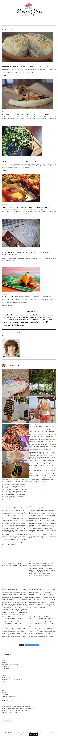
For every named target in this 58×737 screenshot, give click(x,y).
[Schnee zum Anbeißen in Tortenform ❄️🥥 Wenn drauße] (15, 629)
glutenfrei (40, 315)
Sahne (23, 319)
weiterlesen (38, 72)
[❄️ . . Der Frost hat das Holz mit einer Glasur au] (42, 547)
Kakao (5, 317)
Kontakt (28, 22)
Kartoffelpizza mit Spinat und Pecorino (19, 162)
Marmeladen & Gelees (7, 677)
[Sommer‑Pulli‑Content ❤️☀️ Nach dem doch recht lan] (42, 464)
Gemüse (35, 315)
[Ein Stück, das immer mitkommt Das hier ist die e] (15, 382)
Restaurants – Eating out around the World (9, 263)
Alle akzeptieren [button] (33, 734)
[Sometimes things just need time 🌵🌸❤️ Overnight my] (15, 464)
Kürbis (24, 317)
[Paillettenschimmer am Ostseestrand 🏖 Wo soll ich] (42, 437)
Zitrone (34, 322)
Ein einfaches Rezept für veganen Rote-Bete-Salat (14, 712)
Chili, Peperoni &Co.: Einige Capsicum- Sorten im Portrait (26, 297)
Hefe (48, 315)
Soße (43, 319)
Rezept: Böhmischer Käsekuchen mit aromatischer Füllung (16, 704)
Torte (5, 322)
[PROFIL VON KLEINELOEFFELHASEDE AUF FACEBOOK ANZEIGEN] (2, 335)
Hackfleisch (45, 315)
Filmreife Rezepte (6, 666)
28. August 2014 (4, 159)
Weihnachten (5, 694)
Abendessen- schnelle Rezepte (9, 658)
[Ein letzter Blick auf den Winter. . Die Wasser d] (15, 547)
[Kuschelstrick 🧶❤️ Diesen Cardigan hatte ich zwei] (15, 602)
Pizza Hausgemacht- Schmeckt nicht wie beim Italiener (25, 207)
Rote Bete (13, 319)
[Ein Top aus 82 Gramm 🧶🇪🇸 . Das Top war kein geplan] (42, 382)
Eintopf (22, 315)
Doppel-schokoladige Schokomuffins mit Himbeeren (14, 710)
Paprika (48, 317)
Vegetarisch (18, 322)
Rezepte (14, 22)
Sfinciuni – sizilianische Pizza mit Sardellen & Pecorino (26, 114)
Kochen (4, 675)
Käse (21, 317)
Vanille (9, 322)
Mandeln (28, 317)
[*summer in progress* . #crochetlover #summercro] (42, 492)
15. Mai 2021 (4, 64)
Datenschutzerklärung (37, 22)
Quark (9, 319)
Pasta (51, 317)
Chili (19, 315)
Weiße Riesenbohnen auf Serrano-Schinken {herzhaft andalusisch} (18, 708)
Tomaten (50, 319)
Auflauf (13, 315)
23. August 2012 (4, 294)
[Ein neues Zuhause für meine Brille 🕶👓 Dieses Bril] (15, 437)
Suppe (46, 319)
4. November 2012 (5, 250)
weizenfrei (25, 322)
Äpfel (22, 325)
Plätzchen (6, 319)
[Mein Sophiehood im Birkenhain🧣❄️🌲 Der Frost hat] (42, 629)
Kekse (8, 317)
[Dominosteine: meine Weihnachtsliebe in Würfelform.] (42, 602)
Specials (21, 22)
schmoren (30, 319)
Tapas (3, 683)
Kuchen (17, 317)
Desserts (4, 662)
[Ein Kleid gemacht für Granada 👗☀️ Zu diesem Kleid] (15, 409)
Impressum (48, 22)
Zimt (30, 322)
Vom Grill (4, 692)
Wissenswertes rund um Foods (7, 305)
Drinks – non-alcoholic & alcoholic (10, 664)
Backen (3, 660)
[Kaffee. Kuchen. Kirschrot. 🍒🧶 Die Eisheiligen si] (15, 519)
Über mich (7, 22)
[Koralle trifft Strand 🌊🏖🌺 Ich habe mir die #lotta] (42, 409)
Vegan (12, 322)
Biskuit (17, 315)
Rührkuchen (18, 319)
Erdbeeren (26, 315)
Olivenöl (43, 317)
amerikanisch (8, 315)
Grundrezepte (5, 668)
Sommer (40, 319)
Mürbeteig (37, 317)
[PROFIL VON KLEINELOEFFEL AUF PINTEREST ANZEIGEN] (5, 335)
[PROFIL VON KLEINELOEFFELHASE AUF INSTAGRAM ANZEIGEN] (3, 335)
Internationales (4, 75)
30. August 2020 (4, 111)
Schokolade (35, 319)
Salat (26, 319)
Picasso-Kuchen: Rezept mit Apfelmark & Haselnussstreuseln (16, 706)
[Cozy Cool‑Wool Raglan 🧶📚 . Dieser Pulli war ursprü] (42, 519)
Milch (32, 317)
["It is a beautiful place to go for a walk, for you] (42, 574)
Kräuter (12, 317)
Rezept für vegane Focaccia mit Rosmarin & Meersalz (25, 67)
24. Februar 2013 (5, 204)
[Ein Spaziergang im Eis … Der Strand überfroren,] (15, 574)
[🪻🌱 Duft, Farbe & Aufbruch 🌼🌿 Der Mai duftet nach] (15, 492)
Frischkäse (30, 315)
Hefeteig (51, 315)
